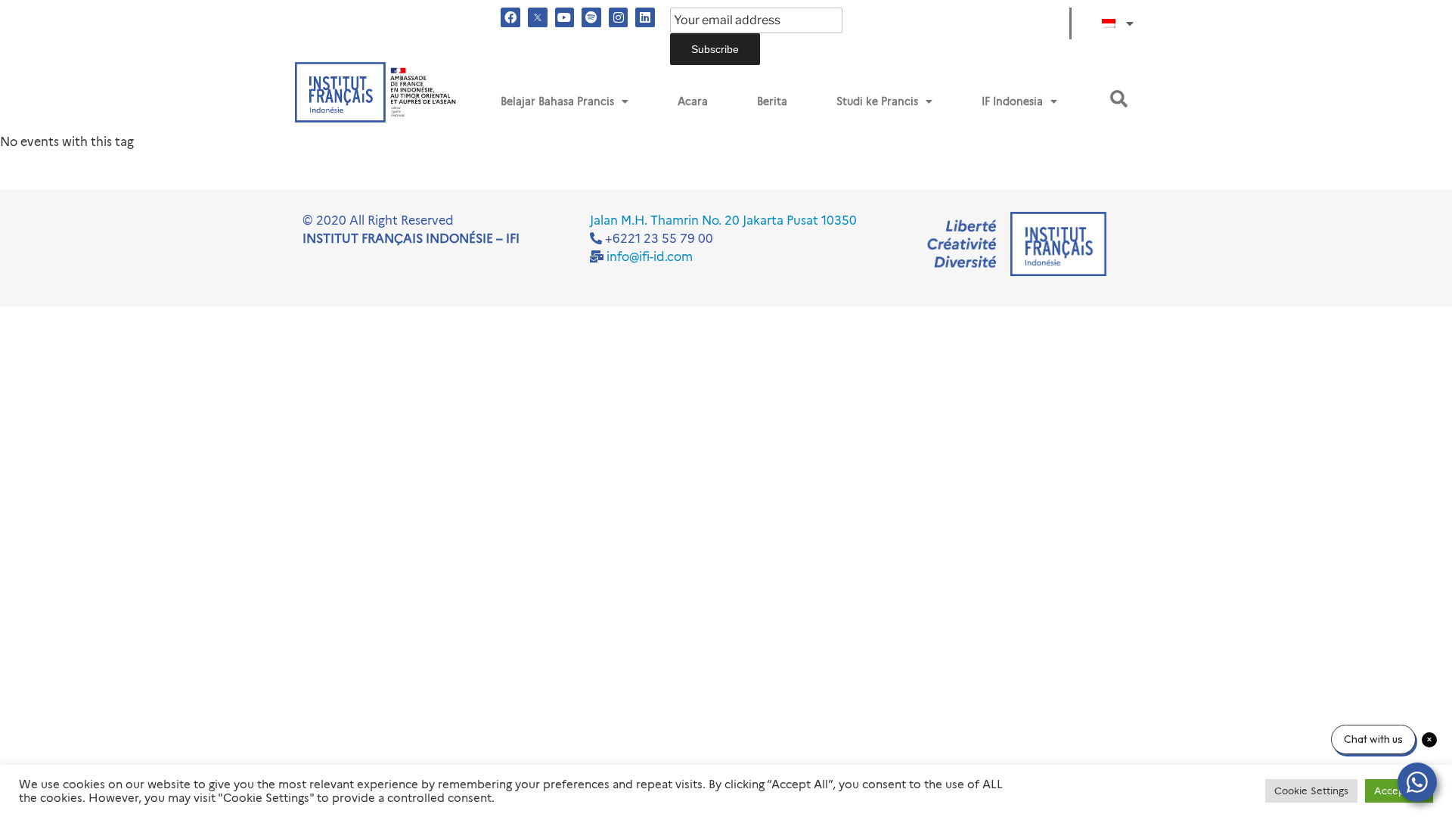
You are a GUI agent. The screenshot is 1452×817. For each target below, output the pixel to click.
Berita (772, 101)
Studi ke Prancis (877, 101)
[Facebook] (510, 17)
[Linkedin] (645, 17)
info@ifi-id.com (650, 257)
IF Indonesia (1012, 101)
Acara (693, 101)
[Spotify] (591, 17)
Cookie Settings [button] (1311, 790)
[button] (1118, 98)
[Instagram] (618, 17)
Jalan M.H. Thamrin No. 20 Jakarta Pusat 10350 (723, 220)
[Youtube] (565, 17)
